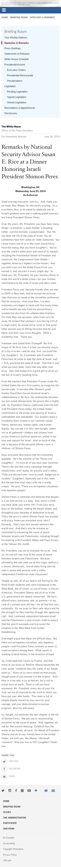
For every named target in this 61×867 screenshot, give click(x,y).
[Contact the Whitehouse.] (44, 790)
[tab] (4, 10)
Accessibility (9, 843)
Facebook (11, 768)
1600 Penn (8, 828)
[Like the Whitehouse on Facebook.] (16, 790)
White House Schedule (16, 59)
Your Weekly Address (15, 37)
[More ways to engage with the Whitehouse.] (36, 790)
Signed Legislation (16, 97)
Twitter (11, 760)
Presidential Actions (14, 64)
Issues (7, 812)
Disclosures (10, 113)
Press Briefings (12, 48)
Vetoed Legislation (16, 102)
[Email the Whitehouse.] (53, 790)
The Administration (14, 817)
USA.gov (7, 860)
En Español (8, 837)
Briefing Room (18, 17)
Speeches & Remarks (42, 17)
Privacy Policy (10, 855)
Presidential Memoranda (20, 75)
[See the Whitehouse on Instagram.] (9, 790)
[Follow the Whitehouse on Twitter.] (3, 790)
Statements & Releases (17, 53)
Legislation (10, 86)
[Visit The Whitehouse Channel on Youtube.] (29, 790)
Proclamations (14, 80)
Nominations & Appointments (19, 107)
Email (11, 775)
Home (5, 17)
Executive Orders (16, 70)
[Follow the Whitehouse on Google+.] (22, 790)
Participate (10, 823)
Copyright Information (13, 849)
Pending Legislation (17, 91)
